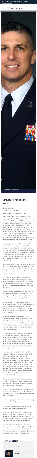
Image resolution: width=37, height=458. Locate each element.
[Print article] (4, 203)
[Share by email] (8, 203)
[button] (8, 3)
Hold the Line (7, 260)
